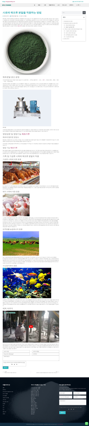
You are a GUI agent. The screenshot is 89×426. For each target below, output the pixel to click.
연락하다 (71, 5)
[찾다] (84, 12)
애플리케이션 (52, 5)
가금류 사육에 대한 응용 (71, 31)
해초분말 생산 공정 (68, 21)
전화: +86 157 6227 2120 (77, 1)
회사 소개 (64, 5)
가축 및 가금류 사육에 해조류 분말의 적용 (73, 29)
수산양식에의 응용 (70, 36)
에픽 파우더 (66, 38)
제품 (39, 5)
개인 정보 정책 (60, 424)
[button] (83, 17)
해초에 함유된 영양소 (70, 25)
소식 (59, 5)
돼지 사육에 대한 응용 (70, 33)
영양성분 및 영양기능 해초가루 (70, 23)
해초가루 (20, 26)
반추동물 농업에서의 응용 (71, 34)
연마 (44, 80)
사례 (45, 5)
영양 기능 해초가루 (70, 27)
